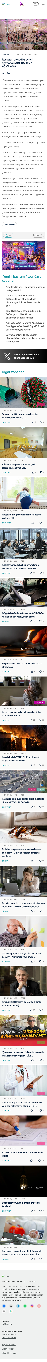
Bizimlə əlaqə (8, 1349)
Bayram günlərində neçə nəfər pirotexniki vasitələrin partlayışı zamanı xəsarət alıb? (25, 338)
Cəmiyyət (6, 422)
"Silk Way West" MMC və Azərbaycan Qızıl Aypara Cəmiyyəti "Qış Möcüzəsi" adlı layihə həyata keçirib (25, 326)
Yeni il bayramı (9, 224)
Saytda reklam (9, 1344)
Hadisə (5, 621)
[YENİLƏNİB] (23, 592)
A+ (8, 73)
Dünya (5, 861)
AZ (35, 4)
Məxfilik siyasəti (9, 1353)
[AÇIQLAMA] (23, 691)
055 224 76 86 (9, 1337)
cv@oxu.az (7, 1324)
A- (3, 73)
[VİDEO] (23, 1030)
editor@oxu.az (9, 1334)
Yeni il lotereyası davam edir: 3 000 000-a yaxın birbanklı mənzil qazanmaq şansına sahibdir (23, 314)
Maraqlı (6, 962)
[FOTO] (23, 392)
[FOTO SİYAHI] (23, 781)
